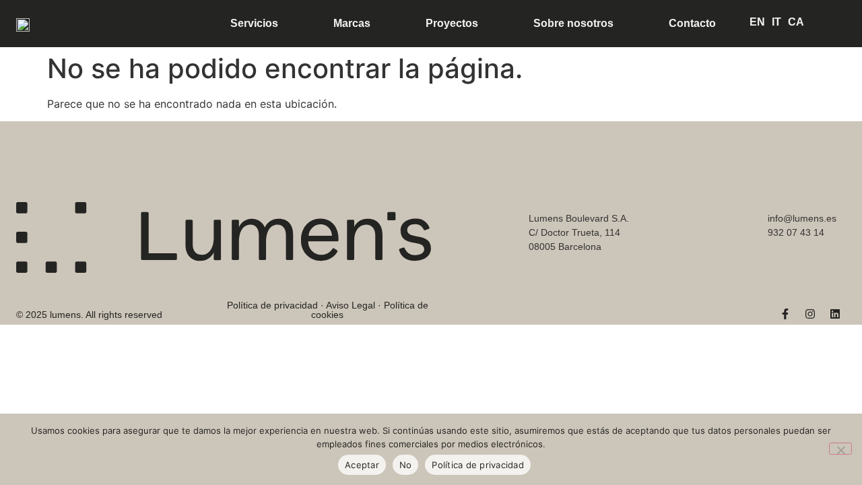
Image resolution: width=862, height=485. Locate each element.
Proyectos (452, 23)
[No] (840, 449)
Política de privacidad (478, 464)
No (405, 464)
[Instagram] (810, 314)
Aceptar (362, 464)
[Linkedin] (835, 314)
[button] (89, 304)
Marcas (351, 23)
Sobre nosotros (573, 23)
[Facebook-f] (785, 314)
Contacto (692, 23)
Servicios (254, 23)
